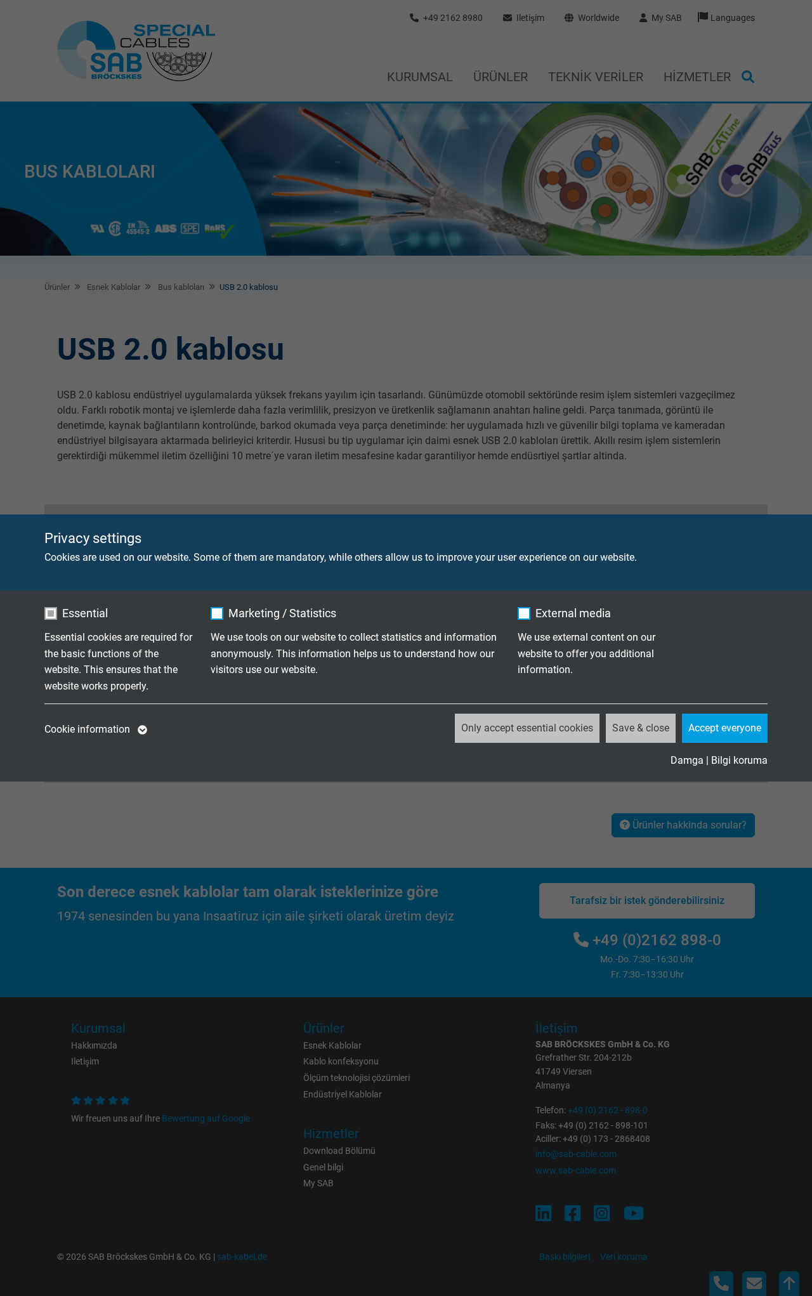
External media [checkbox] (573, 613)
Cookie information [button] (88, 729)
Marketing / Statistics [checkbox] (282, 613)
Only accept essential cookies (527, 728)
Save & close (640, 728)
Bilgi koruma (739, 760)
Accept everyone (724, 728)
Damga (687, 760)
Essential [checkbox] (85, 613)
